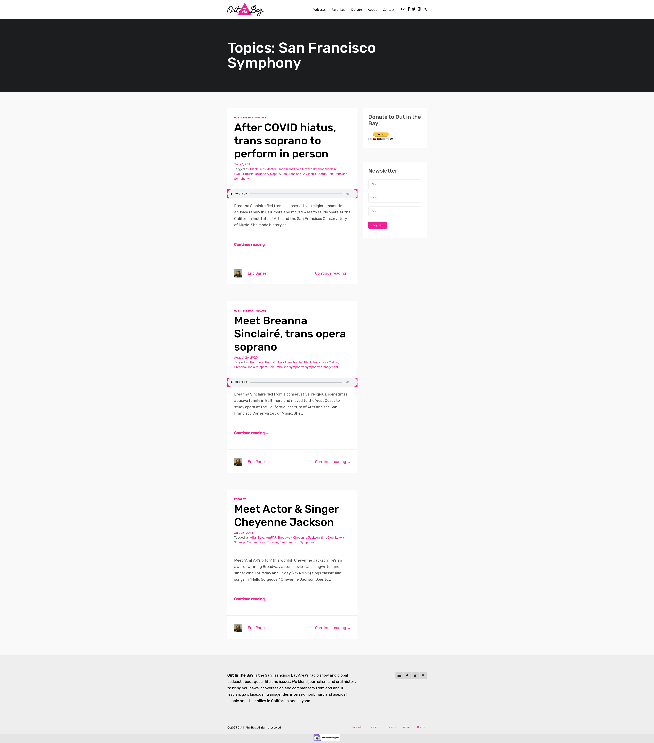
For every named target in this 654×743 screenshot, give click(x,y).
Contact (388, 9)
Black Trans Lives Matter (294, 169)
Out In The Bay (243, 117)
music (249, 174)
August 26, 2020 (246, 357)
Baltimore (257, 362)
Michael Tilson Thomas (262, 542)
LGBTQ (239, 174)
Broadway (285, 537)
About (372, 9)
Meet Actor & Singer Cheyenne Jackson (286, 515)
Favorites (338, 9)
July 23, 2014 (243, 533)
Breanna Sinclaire (325, 169)
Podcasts (319, 9)
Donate (356, 9)
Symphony (312, 367)
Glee (331, 537)
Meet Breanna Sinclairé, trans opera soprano (290, 333)
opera (276, 174)
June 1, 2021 (243, 164)
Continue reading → (251, 244)
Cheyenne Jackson (306, 537)
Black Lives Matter (263, 169)
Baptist (270, 362)
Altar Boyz (257, 537)
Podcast (260, 117)
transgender (329, 367)
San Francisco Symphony (286, 367)
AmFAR (271, 537)
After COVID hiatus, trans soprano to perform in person (285, 140)
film (323, 537)
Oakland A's (263, 174)
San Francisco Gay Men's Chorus (304, 174)
